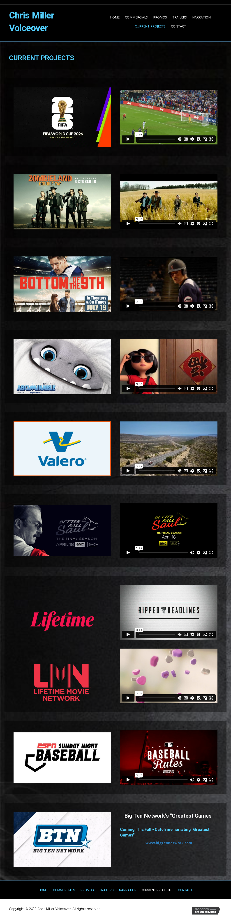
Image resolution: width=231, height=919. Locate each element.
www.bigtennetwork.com (169, 842)
